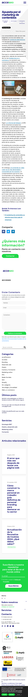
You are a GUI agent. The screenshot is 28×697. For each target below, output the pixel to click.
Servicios (6, 610)
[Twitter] (10, 626)
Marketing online (6, 27)
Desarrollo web (6, 365)
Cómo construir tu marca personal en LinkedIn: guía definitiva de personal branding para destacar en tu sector (13, 498)
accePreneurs (6, 357)
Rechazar (11, 694)
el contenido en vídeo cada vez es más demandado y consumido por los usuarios (13, 170)
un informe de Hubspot (13, 123)
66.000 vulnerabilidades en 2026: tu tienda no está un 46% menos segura (13, 399)
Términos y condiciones (8, 683)
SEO (3, 380)
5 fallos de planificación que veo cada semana (13, 411)
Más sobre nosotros (7, 605)
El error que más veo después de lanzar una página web (13, 405)
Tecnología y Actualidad (9, 387)
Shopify (4, 382)
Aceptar (4, 694)
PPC (3, 375)
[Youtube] (13, 626)
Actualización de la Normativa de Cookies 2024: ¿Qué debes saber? (14, 536)
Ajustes (18, 694)
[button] (3, 231)
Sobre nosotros (9, 602)
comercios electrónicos (17, 40)
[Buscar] (24, 347)
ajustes (20, 691)
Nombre (5, 303)
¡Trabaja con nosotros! (7, 607)
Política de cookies (19, 685)
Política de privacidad (7, 685)
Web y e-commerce (8, 390)
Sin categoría (6, 385)
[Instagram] (5, 626)
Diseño (4, 367)
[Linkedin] (7, 626)
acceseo (14, 21)
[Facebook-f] (2, 626)
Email (4, 307)
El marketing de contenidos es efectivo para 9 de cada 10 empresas (15, 217)
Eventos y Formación (8, 370)
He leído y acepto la (11, 580)
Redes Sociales (6, 377)
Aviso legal (19, 683)
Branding (5, 362)
